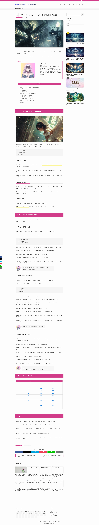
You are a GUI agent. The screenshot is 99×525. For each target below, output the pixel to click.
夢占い (36, 513)
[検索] (83, 0)
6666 (53, 395)
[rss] (80, 0)
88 (28, 400)
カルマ (33, 511)
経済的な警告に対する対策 (28, 98)
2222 (53, 385)
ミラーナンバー (19, 513)
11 (28, 383)
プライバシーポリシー (57, 521)
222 (41, 385)
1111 (53, 383)
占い (68, 23)
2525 (53, 405)
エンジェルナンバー (27, 445)
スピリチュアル (19, 17)
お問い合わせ (44, 521)
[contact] (81, 0)
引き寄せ (44, 513)
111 (40, 383)
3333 (53, 388)
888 (41, 400)
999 (41, 403)
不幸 (24, 513)
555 (41, 393)
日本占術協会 (53, 514)
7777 (53, 398)
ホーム (39, 521)
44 (28, 390)
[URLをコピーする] (59, 452)
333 (41, 388)
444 (41, 390)
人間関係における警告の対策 (28, 96)
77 (28, 398)
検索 (82, 14)
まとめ (22, 102)
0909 (53, 407)
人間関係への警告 (26, 90)
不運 (26, 513)
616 (41, 405)
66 (28, 395)
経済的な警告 (25, 91)
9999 (53, 403)
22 (28, 385)
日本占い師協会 (53, 515)
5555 (53, 393)
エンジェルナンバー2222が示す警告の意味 (30, 87)
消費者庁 (52, 511)
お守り (17, 511)
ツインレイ (44, 511)
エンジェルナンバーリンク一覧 (27, 100)
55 (28, 393)
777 (41, 398)
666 (41, 395)
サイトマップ (49, 521)
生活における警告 (26, 88)
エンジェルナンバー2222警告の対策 (28, 93)
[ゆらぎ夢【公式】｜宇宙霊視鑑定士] (26, 4)
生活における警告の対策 (27, 95)
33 (28, 388)
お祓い (21, 511)
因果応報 (30, 513)
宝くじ (69, 25)
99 (28, 403)
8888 (53, 400)
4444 (53, 390)
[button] (19, 452)
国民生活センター (54, 512)
